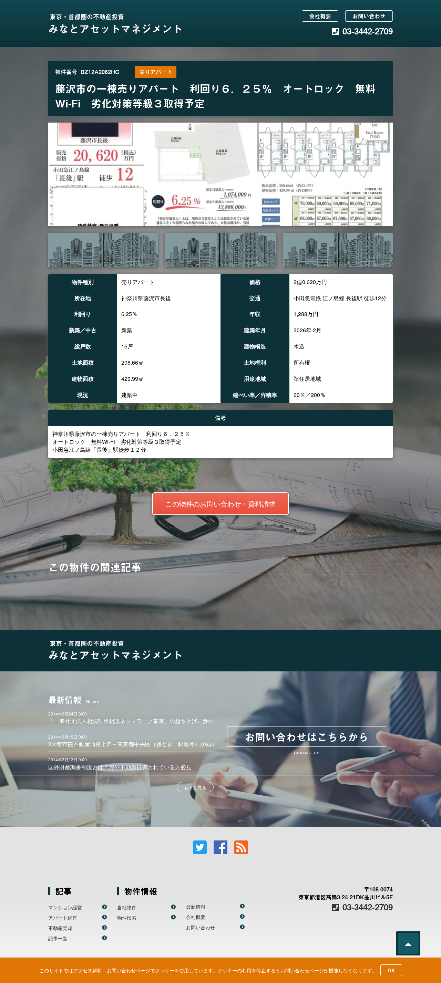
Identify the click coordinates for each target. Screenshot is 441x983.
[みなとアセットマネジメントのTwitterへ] (200, 847)
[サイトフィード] (241, 847)
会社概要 (320, 16)
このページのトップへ (408, 943)
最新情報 (195, 906)
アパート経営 (62, 917)
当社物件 (126, 907)
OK (391, 970)
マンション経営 (65, 907)
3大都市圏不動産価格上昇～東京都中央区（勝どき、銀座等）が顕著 (132, 744)
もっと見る (195, 787)
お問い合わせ (369, 16)
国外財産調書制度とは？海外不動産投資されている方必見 (120, 767)
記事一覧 (58, 938)
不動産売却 (60, 927)
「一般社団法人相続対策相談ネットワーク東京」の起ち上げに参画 (131, 721)
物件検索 (126, 917)
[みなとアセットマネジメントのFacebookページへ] (220, 847)
